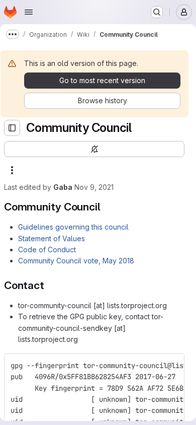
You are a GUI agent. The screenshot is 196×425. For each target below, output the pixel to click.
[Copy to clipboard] (172, 366)
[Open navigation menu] (29, 12)
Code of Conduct (47, 249)
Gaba (62, 187)
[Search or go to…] (157, 12)
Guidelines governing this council (73, 227)
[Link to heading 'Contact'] (50, 285)
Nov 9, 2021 (94, 187)
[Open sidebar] (12, 128)
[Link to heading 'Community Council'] (106, 206)
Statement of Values (51, 238)
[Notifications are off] (94, 149)
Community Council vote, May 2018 (76, 260)
